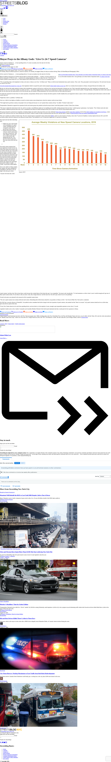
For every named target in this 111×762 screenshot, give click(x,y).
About (4, 39)
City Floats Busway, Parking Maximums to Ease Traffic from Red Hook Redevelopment (27, 673)
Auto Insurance (16, 549)
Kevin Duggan (3, 501)
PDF (52, 115)
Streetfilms (5, 22)
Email (15, 446)
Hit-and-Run (3, 615)
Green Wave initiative (75, 112)
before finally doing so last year (57, 85)
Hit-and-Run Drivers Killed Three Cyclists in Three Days (17, 618)
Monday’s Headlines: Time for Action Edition (14, 604)
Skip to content (3, 0)
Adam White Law (5, 335)
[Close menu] (1, 33)
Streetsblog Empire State (6, 549)
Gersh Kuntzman (6, 65)
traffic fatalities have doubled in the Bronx (96, 112)
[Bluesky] (4, 54)
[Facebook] (3, 54)
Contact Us (5, 42)
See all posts (3, 728)
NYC (4, 19)
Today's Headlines (4, 601)
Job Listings (6, 49)
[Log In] (6, 8)
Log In (2, 8)
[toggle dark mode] (1, 12)
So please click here (105, 76)
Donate (4, 24)
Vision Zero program (61, 112)
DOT (6, 323)
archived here (84, 317)
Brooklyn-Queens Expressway (7, 492)
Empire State (6, 21)
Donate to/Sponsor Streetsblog (10, 45)
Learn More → (3, 338)
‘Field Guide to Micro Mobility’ (10, 47)
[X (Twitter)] (1, 54)
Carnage (2, 55)
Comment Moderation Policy (10, 46)
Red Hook (2, 670)
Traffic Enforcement (20, 323)
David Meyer (3, 611)
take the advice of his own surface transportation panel (84, 113)
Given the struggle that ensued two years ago (10, 85)
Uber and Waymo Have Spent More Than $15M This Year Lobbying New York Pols (26, 552)
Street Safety (11, 323)
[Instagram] (6, 54)
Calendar (5, 41)
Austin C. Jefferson (4, 557)
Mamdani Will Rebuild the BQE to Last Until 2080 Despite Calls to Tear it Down (25, 495)
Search (16, 34)
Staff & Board (6, 43)
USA (4, 18)
